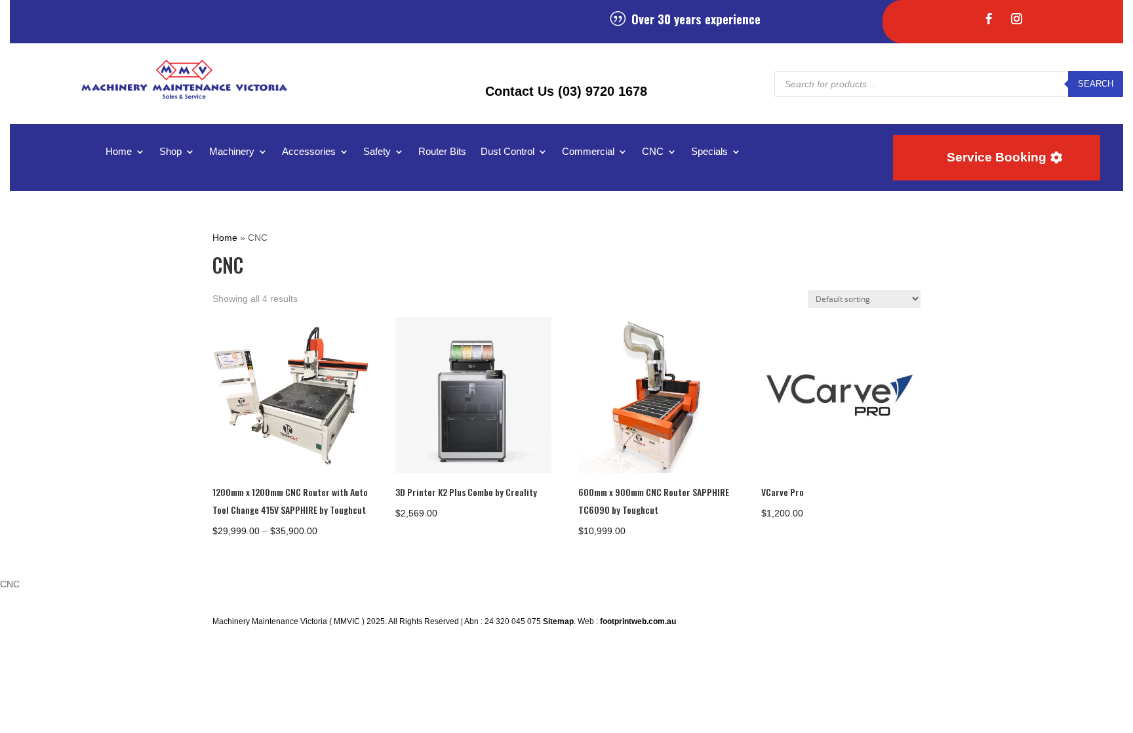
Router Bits (442, 152)
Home (119, 152)
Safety (377, 152)
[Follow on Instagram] (1016, 19)
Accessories (309, 152)
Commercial (588, 152)
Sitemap (558, 621)
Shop (170, 152)
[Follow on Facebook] (989, 19)
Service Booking (996, 157)
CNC (653, 152)
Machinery (231, 152)
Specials (709, 152)
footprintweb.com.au (638, 621)
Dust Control (507, 152)
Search (1095, 84)
